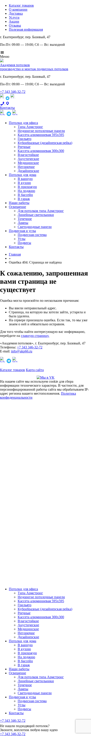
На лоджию (26, 191)
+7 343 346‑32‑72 (12, 92)
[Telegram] (7, 99)
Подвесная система (32, 235)
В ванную (25, 179)
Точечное (25, 219)
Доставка (16, 13)
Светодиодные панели (35, 227)
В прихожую (27, 187)
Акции (14, 21)
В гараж (24, 199)
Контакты (16, 247)
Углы (21, 239)
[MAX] (13, 99)
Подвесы (24, 243)
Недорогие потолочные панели (41, 131)
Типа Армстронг (30, 127)
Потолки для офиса (23, 123)
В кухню (24, 183)
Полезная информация (26, 29)
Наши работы (19, 203)
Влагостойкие (28, 155)
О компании (18, 9)
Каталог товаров (21, 5)
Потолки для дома (22, 175)
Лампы (23, 223)
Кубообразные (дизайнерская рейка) (45, 143)
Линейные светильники (36, 215)
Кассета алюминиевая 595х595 (41, 135)
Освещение (17, 207)
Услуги (14, 17)
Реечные (24, 147)
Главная (15, 254)
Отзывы (15, 25)
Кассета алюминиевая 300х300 (41, 151)
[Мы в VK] (46, 377)
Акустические (28, 159)
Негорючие (26, 167)
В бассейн (25, 195)
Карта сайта (35, 370)
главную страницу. (35, 336)
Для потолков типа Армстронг (41, 211)
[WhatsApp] (2, 99)
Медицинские (28, 163)
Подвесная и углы (22, 231)
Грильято (24, 139)
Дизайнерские (28, 171)
